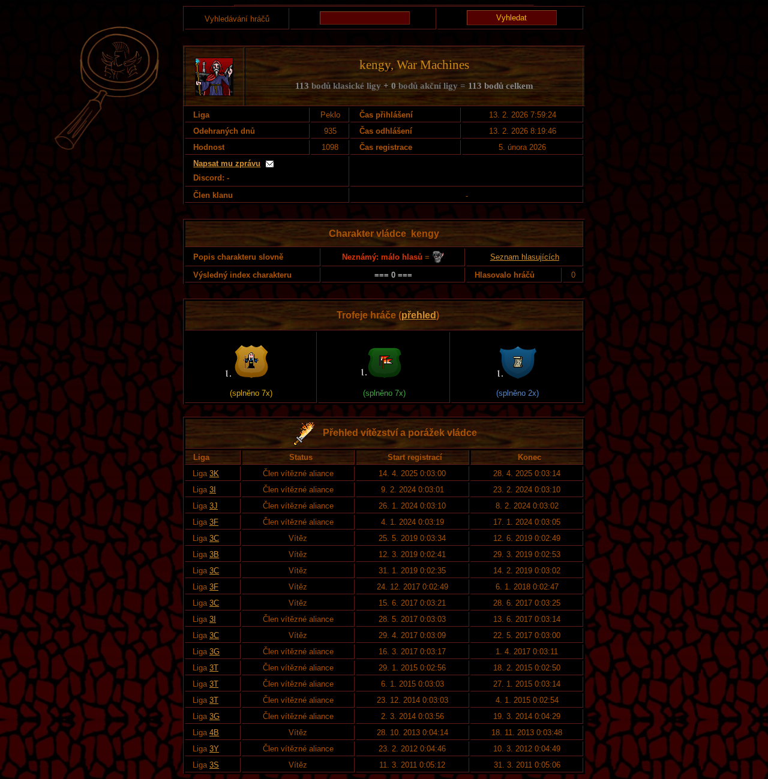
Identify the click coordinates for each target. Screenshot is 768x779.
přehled (418, 315)
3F (213, 522)
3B (214, 554)
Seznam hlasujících (524, 256)
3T (213, 667)
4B (214, 732)
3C (214, 538)
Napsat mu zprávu (226, 163)
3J (213, 505)
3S (214, 764)
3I (212, 489)
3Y (214, 748)
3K (214, 473)
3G (214, 651)
